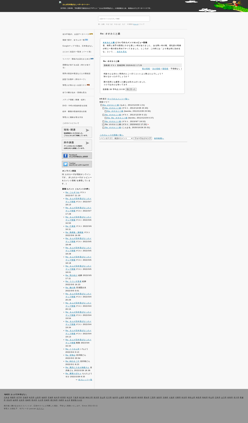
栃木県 (57, 397)
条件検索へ (159, 138)
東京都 (82, 397)
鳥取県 (199, 397)
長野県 (128, 397)
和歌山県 (191, 397)
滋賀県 (159, 397)
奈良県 (184, 397)
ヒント (135, 24)
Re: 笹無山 (70, 355)
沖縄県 (61, 400)
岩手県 (19, 397)
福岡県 (15, 400)
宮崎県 (47, 400)
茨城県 (50, 397)
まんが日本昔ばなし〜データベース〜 (76, 4)
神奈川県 (89, 397)
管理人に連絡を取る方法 (73, 117)
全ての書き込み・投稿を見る (75, 92)
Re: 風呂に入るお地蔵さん (77, 367)
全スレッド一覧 (85, 380)
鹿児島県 (54, 400)
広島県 (217, 397)
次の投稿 (156, 69)
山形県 (38, 397)
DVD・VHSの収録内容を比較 (75, 106)
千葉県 (76, 397)
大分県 (40, 400)
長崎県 (28, 400)
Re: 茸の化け (71, 275)
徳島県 (230, 397)
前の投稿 (146, 69)
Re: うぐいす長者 (73, 281)
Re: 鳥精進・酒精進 (74, 232)
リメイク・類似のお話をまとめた (76, 59)
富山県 (103, 397)
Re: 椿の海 (70, 288)
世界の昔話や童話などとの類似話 (76, 73)
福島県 (44, 397)
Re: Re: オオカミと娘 (117, 118)
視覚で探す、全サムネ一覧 (74, 40)
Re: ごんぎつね (72, 192)
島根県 (205, 397)
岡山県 (211, 397)
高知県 (9, 400)
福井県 (115, 397)
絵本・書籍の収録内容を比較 (75, 111)
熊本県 (34, 400)
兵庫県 (178, 397)
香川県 (236, 397)
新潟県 (96, 397)
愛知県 (146, 397)
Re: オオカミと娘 (110, 105)
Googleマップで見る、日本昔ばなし (78, 46)
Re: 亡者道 (70, 226)
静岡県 (140, 397)
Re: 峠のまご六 (72, 361)
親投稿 (165, 69)
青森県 (13, 397)
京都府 (165, 397)
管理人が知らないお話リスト (75, 85)
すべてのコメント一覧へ (118, 99)
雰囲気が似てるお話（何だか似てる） (76, 66)
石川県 (109, 397)
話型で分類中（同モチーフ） (75, 79)
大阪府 (172, 397)
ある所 (67, 400)
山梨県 (121, 397)
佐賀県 (22, 400)
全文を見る (122, 52)
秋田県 (31, 397)
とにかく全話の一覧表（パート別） (77, 52)
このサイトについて (71, 123)
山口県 (224, 397)
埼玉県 (69, 397)
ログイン (40, 409)
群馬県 (63, 397)
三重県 (153, 397)
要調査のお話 (76, 400)
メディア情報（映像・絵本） (75, 100)
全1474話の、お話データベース (76, 34)
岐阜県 (134, 397)
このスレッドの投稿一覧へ (112, 135)
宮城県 (25, 397)
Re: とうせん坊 (72, 349)
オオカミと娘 (109, 42)
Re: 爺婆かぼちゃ (73, 373)
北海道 (6, 397)
